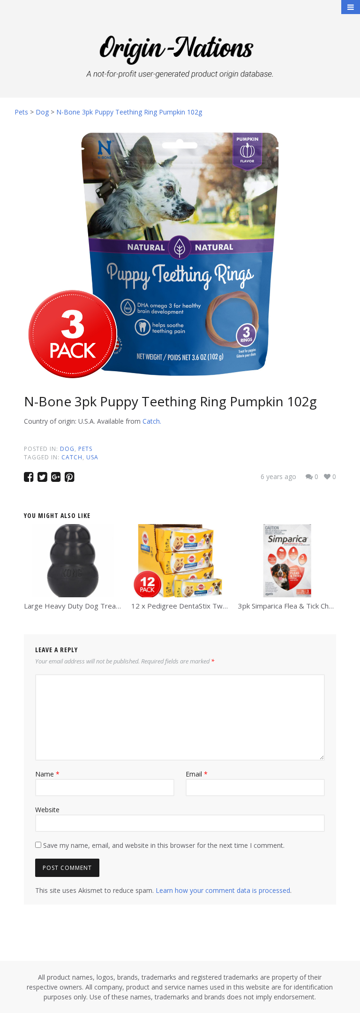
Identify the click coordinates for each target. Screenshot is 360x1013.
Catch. (151, 421)
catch (71, 457)
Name (47, 773)
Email (197, 773)
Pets (85, 449)
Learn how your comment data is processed (223, 890)
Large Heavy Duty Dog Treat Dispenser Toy (96, 605)
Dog (67, 449)
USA (92, 457)
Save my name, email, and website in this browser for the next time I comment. (164, 845)
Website (47, 809)
